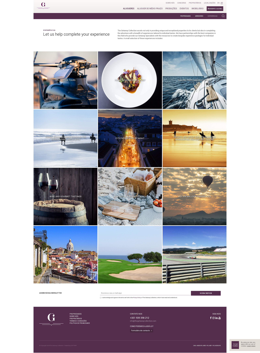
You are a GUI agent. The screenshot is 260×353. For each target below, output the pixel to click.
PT (222, 3)
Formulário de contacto (140, 330)
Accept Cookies (235, 345)
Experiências (212, 16)
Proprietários (195, 3)
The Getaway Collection (42, 4)
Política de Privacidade (80, 323)
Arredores (199, 16)
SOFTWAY (74, 345)
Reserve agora (215, 8)
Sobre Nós (170, 3)
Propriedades (185, 16)
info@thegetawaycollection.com (143, 321)
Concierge (181, 3)
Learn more (251, 346)
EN (218, 3)
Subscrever (206, 293)
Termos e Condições (78, 321)
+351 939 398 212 (139, 317)
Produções (171, 8)
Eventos (184, 8)
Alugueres (128, 8)
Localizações (209, 3)
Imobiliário (198, 8)
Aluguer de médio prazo (150, 8)
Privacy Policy (137, 297)
